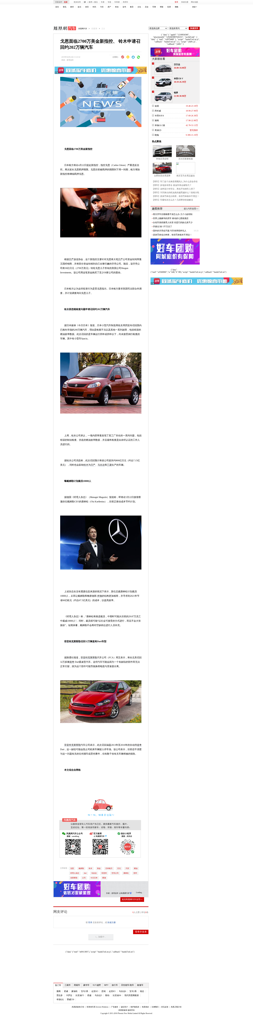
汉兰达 (177, 64)
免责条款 (145, 1007)
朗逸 (157, 135)
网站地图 (194, 2)
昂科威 (158, 111)
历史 (146, 7)
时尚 (94, 7)
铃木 (66, 309)
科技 (117, 7)
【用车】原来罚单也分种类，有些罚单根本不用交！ (175, 196)
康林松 (126, 873)
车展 (102, 2)
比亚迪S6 (117, 995)
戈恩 (72, 868)
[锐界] (163, 97)
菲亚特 (67, 641)
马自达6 (122, 991)
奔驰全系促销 (162, 159)
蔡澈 (104, 878)
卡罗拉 (69, 995)
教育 (132, 7)
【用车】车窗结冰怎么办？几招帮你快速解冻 (172, 200)
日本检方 (108, 868)
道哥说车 (70, 60)
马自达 (101, 465)
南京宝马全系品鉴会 (185, 176)
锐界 (176, 93)
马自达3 (98, 995)
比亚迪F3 (80, 995)
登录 (176, 2)
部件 (135, 873)
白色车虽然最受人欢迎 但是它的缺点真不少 (173, 222)
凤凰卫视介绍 (176, 1007)
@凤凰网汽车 (124, 893)
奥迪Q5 (158, 130)
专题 (109, 2)
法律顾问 (155, 1007)
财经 (72, 7)
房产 (109, 7)
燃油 (135, 868)
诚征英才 (124, 1007)
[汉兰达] (163, 69)
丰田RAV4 (159, 116)
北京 (65, 2)
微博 (90, 2)
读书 (124, 7)
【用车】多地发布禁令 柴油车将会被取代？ (172, 185)
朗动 (107, 995)
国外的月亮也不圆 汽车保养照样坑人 (169, 231)
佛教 (176, 7)
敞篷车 (140, 985)
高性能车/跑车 (127, 985)
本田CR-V (178, 78)
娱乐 (79, 7)
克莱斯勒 (76, 641)
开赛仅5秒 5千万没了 (162, 227)
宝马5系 (133, 991)
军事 (154, 7)
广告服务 (114, 1007)
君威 (66, 991)
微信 (96, 2)
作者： (108, 893)
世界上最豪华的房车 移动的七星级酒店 (170, 218)
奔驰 (99, 596)
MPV (106, 985)
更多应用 (77, 2)
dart (85, 873)
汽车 (102, 7)
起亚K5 (112, 991)
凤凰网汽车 (62, 28)
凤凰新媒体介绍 (78, 1007)
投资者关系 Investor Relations (97, 1007)
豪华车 (86, 985)
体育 (87, 7)
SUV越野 (97, 985)
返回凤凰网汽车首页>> (132, 899)
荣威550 (70, 999)
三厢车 (68, 985)
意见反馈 (164, 1007)
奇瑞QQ (60, 999)
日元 (119, 868)
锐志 (142, 991)
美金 (99, 868)
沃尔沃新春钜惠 (185, 159)
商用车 (125, 2)
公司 (84, 878)
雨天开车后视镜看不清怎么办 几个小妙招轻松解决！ (173, 214)
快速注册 (184, 2)
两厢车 (77, 985)
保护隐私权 (134, 1007)
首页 (57, 7)
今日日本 (94, 878)
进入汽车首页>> (191, 209)
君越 (89, 995)
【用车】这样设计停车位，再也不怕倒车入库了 (173, 189)
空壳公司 (115, 873)
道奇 (94, 641)
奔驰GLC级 (160, 125)
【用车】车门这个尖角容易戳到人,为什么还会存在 (175, 181)
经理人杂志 (74, 873)
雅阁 (59, 991)
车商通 (117, 2)
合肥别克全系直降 (162, 176)
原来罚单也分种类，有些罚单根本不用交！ (172, 235)
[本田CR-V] (163, 83)
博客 (161, 7)
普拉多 (60, 995)
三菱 (109, 465)
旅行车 (115, 985)
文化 (139, 7)
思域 (103, 991)
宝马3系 (84, 991)
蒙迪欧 (74, 991)
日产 (71, 259)
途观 (157, 106)
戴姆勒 (81, 868)
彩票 (169, 7)
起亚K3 (95, 991)
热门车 (58, 985)
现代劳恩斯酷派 (131, 995)
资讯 (64, 7)
